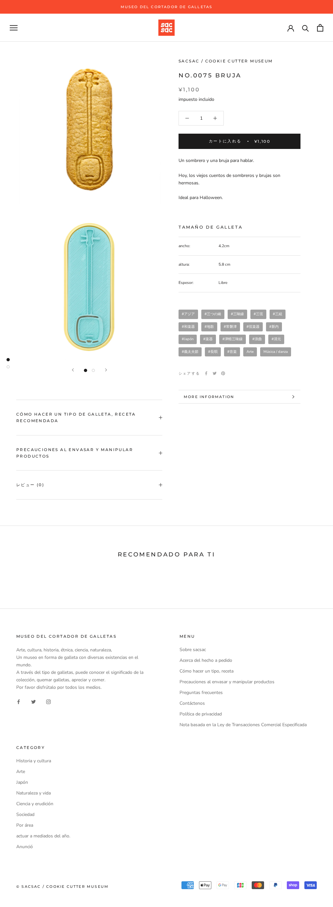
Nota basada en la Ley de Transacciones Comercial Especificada (243, 725)
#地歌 (209, 326)
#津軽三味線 (232, 339)
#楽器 (208, 339)
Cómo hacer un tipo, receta (206, 671)
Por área (24, 825)
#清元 (276, 339)
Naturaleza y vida (33, 793)
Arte (250, 351)
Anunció (24, 847)
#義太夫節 (190, 351)
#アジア (188, 314)
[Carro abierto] (320, 28)
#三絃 (277, 314)
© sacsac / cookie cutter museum (62, 886)
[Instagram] (48, 701)
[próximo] (106, 369)
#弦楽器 (253, 326)
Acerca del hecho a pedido (206, 660)
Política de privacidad (201, 714)
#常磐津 (230, 326)
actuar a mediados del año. (43, 836)
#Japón (187, 339)
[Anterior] (73, 369)
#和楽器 (188, 326)
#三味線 (237, 314)
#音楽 (232, 351)
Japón (22, 782)
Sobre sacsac (193, 650)
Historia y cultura (33, 761)
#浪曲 (257, 339)
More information (209, 396)
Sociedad (25, 814)
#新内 (274, 326)
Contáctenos (192, 703)
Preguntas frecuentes (201, 692)
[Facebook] (206, 373)
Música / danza (275, 351)
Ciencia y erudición (34, 804)
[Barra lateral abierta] (14, 28)
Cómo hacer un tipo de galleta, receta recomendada (76, 417)
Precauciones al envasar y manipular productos (74, 453)
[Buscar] (305, 27)
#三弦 (258, 314)
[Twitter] (215, 373)
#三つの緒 (213, 314)
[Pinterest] (223, 373)
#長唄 (213, 351)
